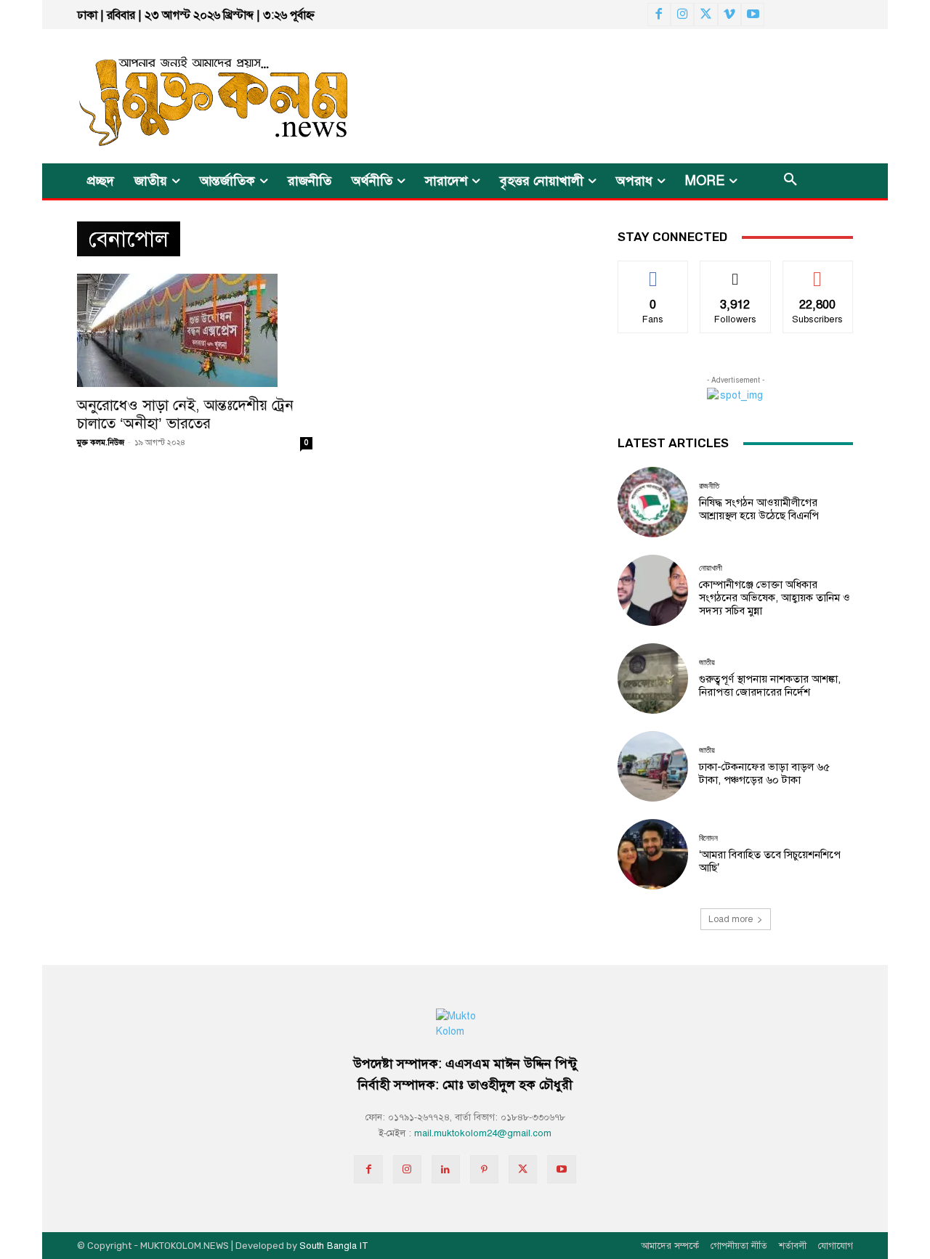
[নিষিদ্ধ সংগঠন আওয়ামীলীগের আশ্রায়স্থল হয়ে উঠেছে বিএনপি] (653, 502)
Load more (730, 919)
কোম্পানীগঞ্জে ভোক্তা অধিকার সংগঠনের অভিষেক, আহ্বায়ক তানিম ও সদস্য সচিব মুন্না (774, 597)
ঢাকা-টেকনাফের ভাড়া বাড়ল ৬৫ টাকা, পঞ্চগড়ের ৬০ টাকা (764, 773)
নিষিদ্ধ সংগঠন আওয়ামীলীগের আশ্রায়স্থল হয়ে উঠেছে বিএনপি (759, 509)
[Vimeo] (729, 14)
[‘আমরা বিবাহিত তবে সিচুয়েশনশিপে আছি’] (653, 854)
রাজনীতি (709, 486)
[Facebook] (659, 14)
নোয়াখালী (710, 568)
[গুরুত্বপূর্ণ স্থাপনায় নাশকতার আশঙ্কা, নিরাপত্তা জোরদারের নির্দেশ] (653, 678)
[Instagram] (682, 14)
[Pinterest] (484, 1169)
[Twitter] (705, 14)
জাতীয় (707, 663)
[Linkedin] (446, 1169)
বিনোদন (708, 838)
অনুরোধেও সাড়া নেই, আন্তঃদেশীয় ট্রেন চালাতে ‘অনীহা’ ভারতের (185, 414)
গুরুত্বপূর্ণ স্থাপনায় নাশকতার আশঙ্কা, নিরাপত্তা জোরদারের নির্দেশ (770, 685)
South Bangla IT (333, 1246)
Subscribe (818, 272)
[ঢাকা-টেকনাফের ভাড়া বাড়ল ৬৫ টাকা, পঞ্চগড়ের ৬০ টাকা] (653, 766)
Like (653, 272)
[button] (790, 180)
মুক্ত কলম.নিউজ (100, 442)
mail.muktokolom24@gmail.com (482, 1133)
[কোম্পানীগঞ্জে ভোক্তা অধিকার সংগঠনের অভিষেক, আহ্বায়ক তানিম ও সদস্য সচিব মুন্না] (653, 590)
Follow (735, 272)
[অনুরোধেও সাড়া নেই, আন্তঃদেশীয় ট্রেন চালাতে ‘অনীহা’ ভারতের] (194, 330)
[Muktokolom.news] (187, 96)
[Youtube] (752, 14)
